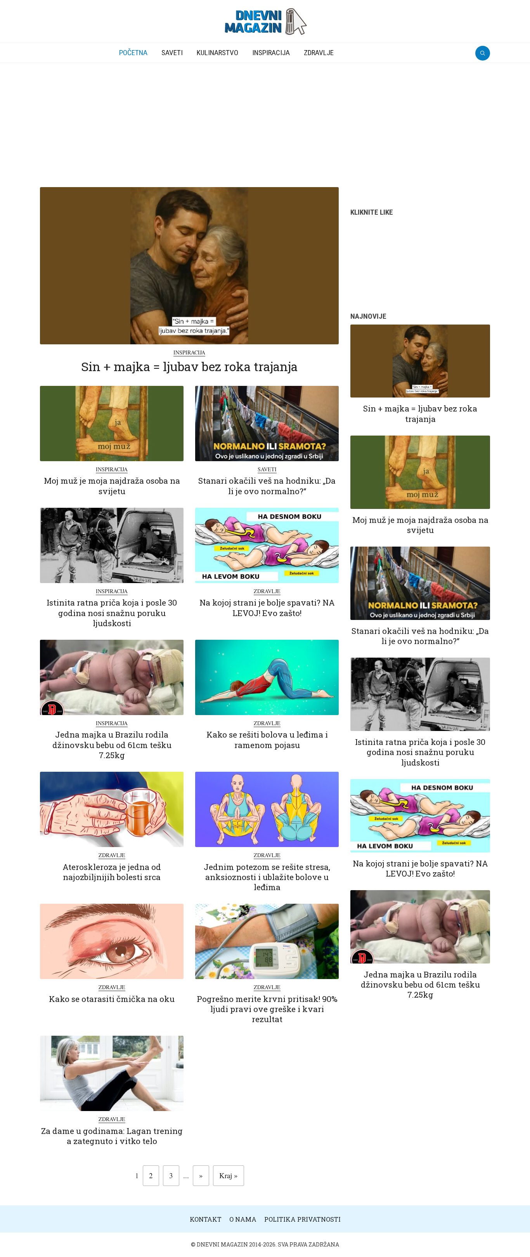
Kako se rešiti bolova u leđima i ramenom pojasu (267, 739)
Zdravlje (319, 52)
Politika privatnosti (302, 1219)
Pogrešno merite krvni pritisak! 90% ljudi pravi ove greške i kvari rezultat (267, 1009)
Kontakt (206, 1219)
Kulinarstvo (217, 52)
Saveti (172, 52)
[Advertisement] (265, 121)
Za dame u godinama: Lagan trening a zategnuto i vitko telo (112, 1135)
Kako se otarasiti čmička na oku (112, 998)
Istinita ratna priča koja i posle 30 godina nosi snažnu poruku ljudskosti (112, 612)
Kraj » (228, 1175)
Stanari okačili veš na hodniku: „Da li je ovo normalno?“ (267, 485)
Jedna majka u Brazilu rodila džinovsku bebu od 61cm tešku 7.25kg (111, 744)
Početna (133, 52)
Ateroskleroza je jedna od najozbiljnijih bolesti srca (111, 871)
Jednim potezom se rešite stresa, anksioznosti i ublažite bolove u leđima (267, 877)
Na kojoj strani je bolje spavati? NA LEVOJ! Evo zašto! (267, 607)
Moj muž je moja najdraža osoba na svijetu (112, 485)
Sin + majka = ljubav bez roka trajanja (189, 366)
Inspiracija (271, 52)
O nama (242, 1219)
